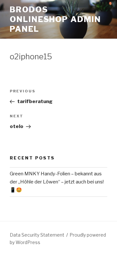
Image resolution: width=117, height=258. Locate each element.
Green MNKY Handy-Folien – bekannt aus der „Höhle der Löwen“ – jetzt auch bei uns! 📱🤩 (57, 182)
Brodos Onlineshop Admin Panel (55, 19)
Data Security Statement (37, 235)
